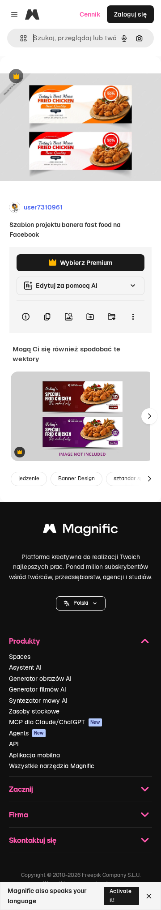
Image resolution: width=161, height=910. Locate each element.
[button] (81, 603)
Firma (18, 814)
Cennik (90, 14)
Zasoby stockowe (34, 711)
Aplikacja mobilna (34, 755)
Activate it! (120, 895)
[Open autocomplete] (20, 38)
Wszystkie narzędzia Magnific (51, 766)
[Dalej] (149, 416)
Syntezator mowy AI (38, 700)
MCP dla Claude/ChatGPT (54, 722)
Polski (80, 603)
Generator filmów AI (37, 689)
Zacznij (21, 789)
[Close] (148, 896)
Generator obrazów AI (40, 679)
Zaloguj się (130, 14)
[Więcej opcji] (133, 317)
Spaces (19, 657)
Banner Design (76, 478)
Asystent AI (25, 667)
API (14, 744)
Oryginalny (62, 77)
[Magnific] (80, 531)
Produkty (24, 640)
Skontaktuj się (32, 840)
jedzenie (28, 478)
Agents (26, 733)
